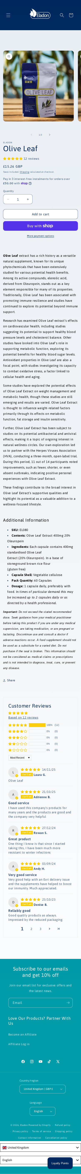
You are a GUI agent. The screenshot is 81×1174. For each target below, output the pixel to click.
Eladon (24, 1125)
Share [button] (11, 680)
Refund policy (62, 1125)
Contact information (29, 1138)
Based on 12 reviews (23, 717)
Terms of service (41, 1131)
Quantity (8, 191)
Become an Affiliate (22, 1034)
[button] (8, 15)
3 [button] (41, 929)
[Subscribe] (67, 1003)
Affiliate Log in (19, 1044)
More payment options (40, 235)
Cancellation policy (56, 1138)
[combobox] (40, 1147)
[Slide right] (49, 134)
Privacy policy (20, 1131)
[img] (31, 769)
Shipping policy (63, 1131)
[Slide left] (31, 134)
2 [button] (31, 929)
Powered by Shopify (39, 1125)
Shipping (24, 172)
